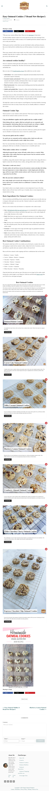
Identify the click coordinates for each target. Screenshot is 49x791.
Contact (12, 789)
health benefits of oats (18, 71)
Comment (5, 722)
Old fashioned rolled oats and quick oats (17, 210)
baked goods (40, 274)
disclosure (31, 35)
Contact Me (14, 776)
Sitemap (29, 789)
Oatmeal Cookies (5, 21)
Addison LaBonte (7, 18)
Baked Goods (24, 699)
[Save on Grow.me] (37, 31)
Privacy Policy (24, 789)
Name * (6, 738)
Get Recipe (7, 332)
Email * (23, 738)
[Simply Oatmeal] (24, 6)
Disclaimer (17, 789)
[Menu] (2, 6)
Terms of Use (35, 789)
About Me (9, 776)
